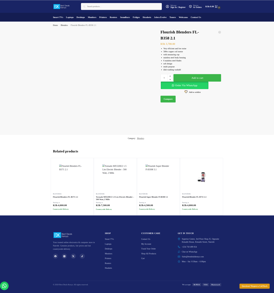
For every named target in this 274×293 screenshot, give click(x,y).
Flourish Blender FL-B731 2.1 (194, 197)
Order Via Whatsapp (73, 212)
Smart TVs (109, 239)
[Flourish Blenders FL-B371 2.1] (72, 177)
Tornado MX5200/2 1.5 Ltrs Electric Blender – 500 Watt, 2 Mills (115, 198)
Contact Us (145, 239)
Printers (108, 258)
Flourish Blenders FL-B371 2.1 (65, 197)
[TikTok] (82, 256)
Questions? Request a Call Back (254, 286)
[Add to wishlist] (86, 215)
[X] (73, 256)
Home (55, 25)
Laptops (108, 244)
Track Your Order (148, 249)
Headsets (108, 268)
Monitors (108, 254)
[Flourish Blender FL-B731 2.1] (219, 32)
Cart (143, 258)
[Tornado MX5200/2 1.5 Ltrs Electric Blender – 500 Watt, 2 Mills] (115, 177)
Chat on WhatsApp (189, 252)
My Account (146, 244)
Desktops (108, 249)
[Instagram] (64, 256)
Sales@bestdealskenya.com (193, 257)
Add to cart (197, 77)
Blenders (64, 25)
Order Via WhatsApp (186, 85)
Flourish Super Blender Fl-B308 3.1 (153, 197)
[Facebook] (55, 256)
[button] (213, 6)
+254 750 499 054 (189, 247)
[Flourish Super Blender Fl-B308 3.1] (158, 177)
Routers (108, 263)
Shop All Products (148, 254)
